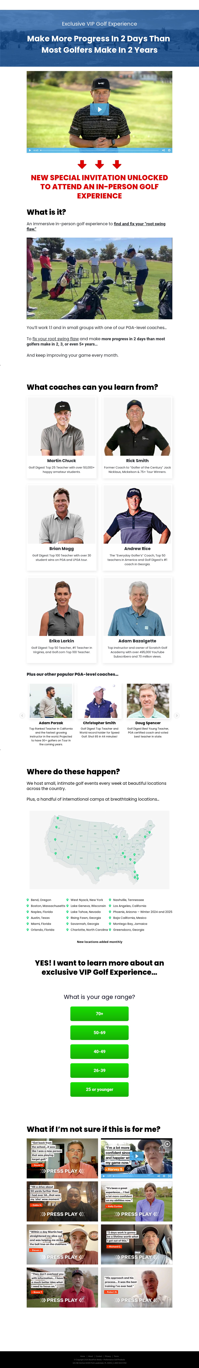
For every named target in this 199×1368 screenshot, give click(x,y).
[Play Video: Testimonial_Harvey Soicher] (137, 1156)
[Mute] (163, 150)
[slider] (100, 150)
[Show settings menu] (169, 150)
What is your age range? (99, 996)
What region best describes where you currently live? (131, 1112)
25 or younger (99, 1089)
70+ (99, 1013)
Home (82, 1356)
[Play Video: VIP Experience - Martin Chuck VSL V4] (99, 109)
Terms (116, 1356)
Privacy (108, 1356)
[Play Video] (30, 150)
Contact (99, 1356)
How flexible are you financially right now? (124, 1108)
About (90, 1356)
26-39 (99, 1070)
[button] (22, 715)
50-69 (99, 1032)
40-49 (99, 1051)
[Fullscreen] (169, 1176)
